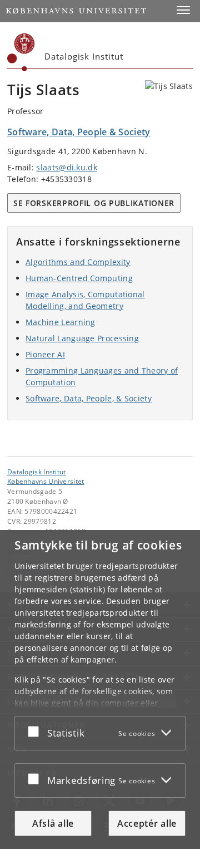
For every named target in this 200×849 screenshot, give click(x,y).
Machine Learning (61, 322)
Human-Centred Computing (79, 278)
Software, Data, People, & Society (89, 398)
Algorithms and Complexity (78, 262)
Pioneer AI (45, 354)
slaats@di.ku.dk (66, 167)
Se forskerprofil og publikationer (93, 203)
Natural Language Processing (82, 338)
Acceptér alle (147, 823)
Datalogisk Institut (36, 471)
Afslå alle (53, 823)
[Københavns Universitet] (21, 52)
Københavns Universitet (45, 481)
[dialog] (100, 689)
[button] (183, 10)
